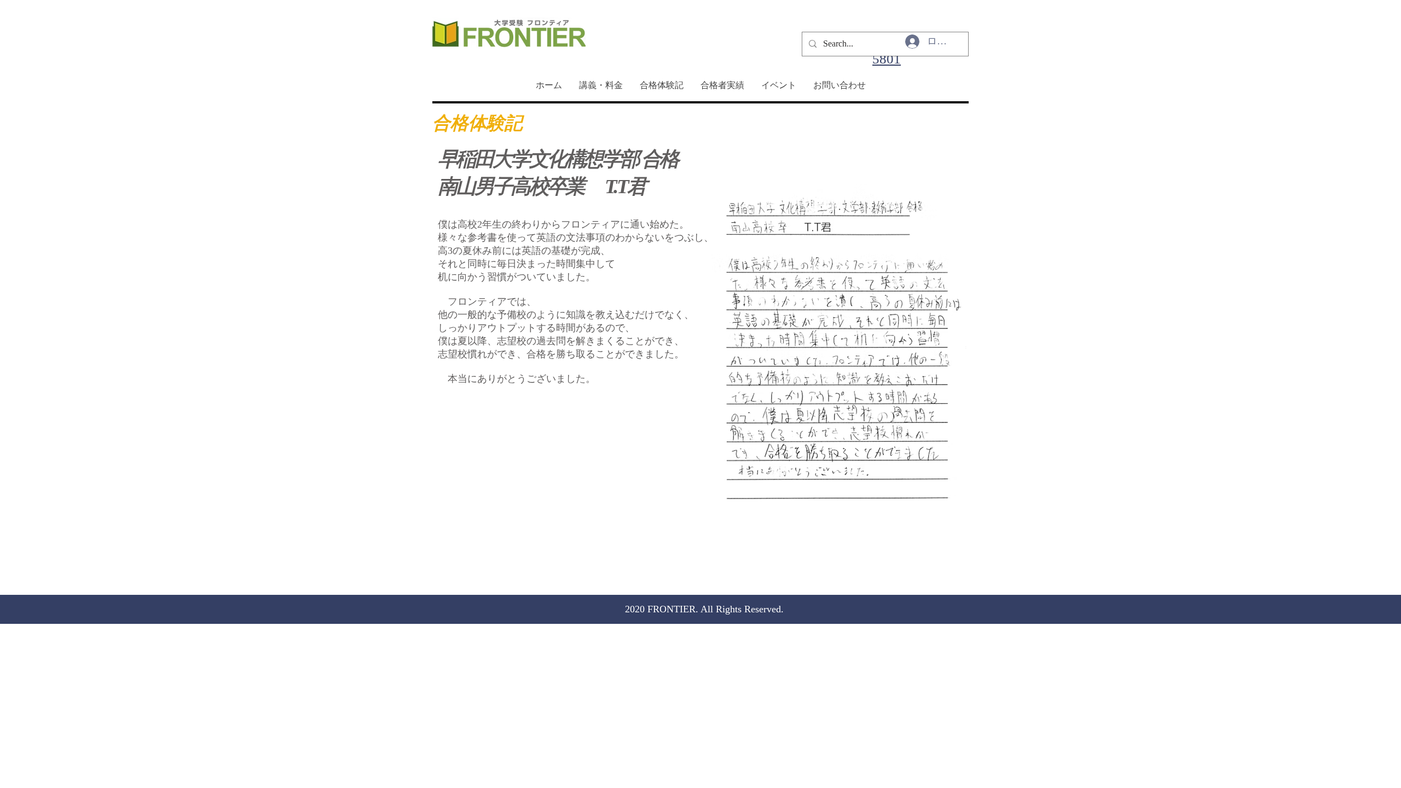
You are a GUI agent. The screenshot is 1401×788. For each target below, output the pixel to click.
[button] (839, 354)
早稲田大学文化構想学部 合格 (558, 159)
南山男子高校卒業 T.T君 (541, 186)
